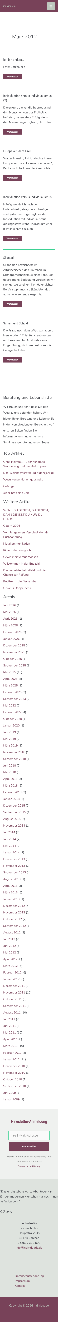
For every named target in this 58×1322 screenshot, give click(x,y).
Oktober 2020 (12, 719)
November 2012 (14, 912)
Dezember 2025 (14, 645)
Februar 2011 (12, 1053)
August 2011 (12, 1012)
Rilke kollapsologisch (17, 550)
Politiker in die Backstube (19, 581)
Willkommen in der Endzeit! (21, 564)
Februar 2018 (12, 792)
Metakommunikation (16, 544)
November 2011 (14, 992)
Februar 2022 (12, 712)
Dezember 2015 (14, 806)
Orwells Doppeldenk (17, 588)
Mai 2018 (9, 772)
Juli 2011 (9, 1019)
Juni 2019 (9, 732)
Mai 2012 (9, 952)
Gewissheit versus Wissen (20, 557)
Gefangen (9, 486)
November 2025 (14, 652)
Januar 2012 (11, 979)
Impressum (22, 1281)
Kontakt (20, 1286)
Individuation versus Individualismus (27, 197)
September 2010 (14, 1086)
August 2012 (12, 932)
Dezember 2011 (14, 986)
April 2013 (10, 886)
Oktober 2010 (12, 1079)
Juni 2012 (9, 946)
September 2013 (14, 872)
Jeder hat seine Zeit (16, 493)
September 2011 (14, 1006)
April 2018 (10, 779)
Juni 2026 (9, 605)
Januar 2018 (11, 799)
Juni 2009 (9, 1093)
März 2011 (10, 1046)
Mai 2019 (9, 739)
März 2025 (10, 685)
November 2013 (14, 866)
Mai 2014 (9, 846)
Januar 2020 (11, 725)
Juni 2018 (9, 765)
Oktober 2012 (12, 919)
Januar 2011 (11, 1059)
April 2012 (10, 959)
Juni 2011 (9, 1026)
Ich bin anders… (13, 60)
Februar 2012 (12, 972)
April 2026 (10, 619)
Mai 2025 (9, 672)
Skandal (8, 258)
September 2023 (14, 699)
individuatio (9, 6)
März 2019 (10, 745)
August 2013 (12, 879)
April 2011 (10, 1039)
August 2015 (12, 819)
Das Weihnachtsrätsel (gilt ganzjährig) (28, 473)
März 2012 (10, 966)
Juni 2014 (9, 839)
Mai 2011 (9, 1032)
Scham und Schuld (15, 323)
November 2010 (14, 1073)
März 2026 (10, 625)
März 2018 (10, 786)
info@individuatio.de (29, 1248)
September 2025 (14, 665)
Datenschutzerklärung (29, 1166)
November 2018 (14, 752)
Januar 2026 (11, 639)
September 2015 (14, 812)
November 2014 (14, 826)
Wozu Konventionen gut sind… (23, 479)
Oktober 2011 (12, 999)
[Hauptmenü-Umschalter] (51, 6)
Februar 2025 (12, 692)
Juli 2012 (9, 939)
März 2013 (10, 892)
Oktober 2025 (12, 659)
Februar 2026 (12, 632)
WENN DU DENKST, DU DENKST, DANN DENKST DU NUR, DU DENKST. (26, 514)
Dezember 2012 (14, 906)
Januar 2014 (11, 852)
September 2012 (14, 926)
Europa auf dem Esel (17, 151)
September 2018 (14, 759)
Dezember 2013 (14, 859)
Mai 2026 (9, 612)
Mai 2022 (9, 705)
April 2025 (10, 679)
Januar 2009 (11, 1099)
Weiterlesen (12, 77)
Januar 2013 (11, 899)
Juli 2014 (9, 832)
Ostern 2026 (11, 526)
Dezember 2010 (14, 1066)
